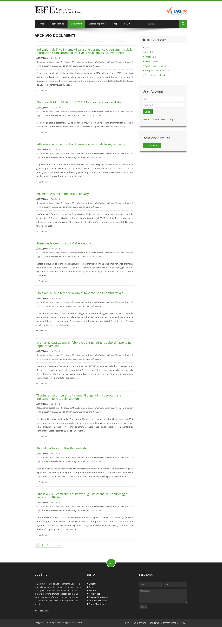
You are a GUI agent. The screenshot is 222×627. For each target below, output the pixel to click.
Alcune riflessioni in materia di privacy (62, 194)
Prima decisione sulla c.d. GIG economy (63, 243)
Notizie (147, 56)
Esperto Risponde (97, 23)
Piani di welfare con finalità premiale (61, 448)
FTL (126, 23)
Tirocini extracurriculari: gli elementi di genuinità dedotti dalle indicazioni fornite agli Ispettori (78, 397)
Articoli (91, 587)
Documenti (76, 23)
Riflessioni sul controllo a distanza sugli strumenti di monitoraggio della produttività (81, 495)
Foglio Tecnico (57, 23)
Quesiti (147, 47)
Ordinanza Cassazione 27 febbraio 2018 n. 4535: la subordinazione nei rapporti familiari (84, 344)
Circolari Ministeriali (153, 66)
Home (41, 23)
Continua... (43, 90)
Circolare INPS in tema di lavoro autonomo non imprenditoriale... (81, 293)
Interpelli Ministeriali (154, 70)
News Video (150, 61)
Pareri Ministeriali (152, 75)
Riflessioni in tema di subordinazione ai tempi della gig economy (80, 144)
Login (147, 111)
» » (58, 545)
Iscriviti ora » (152, 145)
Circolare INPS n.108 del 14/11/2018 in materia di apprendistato (80, 102)
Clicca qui (170, 119)
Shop (115, 23)
